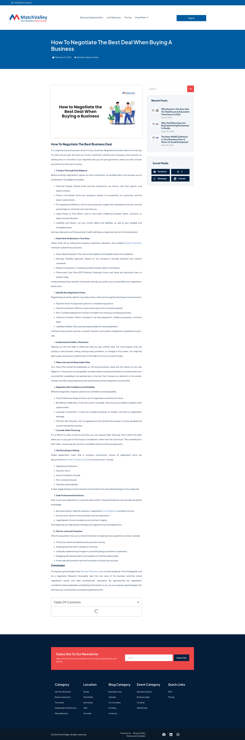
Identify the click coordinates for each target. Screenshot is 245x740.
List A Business (114, 17)
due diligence (110, 511)
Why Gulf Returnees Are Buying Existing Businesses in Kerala (175, 125)
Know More (140, 17)
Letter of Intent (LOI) (77, 459)
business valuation (133, 243)
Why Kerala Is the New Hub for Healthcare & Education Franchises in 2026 (175, 112)
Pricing (128, 17)
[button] (138, 602)
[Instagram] (178, 734)
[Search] (190, 89)
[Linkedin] (171, 734)
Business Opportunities (91, 17)
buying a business (90, 571)
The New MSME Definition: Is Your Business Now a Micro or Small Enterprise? (174, 139)
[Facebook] (164, 734)
